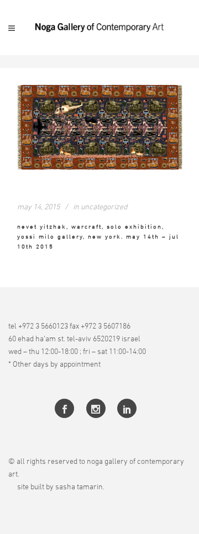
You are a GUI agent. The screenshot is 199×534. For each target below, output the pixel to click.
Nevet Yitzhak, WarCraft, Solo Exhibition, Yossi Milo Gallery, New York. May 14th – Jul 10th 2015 (98, 236)
